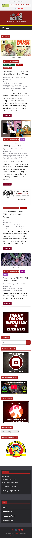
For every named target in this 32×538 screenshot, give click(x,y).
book (5, 153)
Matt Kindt (5, 86)
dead (4, 155)
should (15, 158)
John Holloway (17, 284)
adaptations (7, 82)
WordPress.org (7, 520)
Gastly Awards (6, 226)
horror (4, 228)
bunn (9, 153)
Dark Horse (6, 83)
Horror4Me (19, 64)
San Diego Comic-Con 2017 (21, 86)
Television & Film (8, 67)
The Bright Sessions (14, 88)
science (11, 158)
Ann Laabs (16, 77)
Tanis (7, 88)
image (22, 155)
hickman (18, 155)
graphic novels (6, 85)
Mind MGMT (11, 86)
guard (14, 155)
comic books (14, 82)
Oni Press (13, 290)
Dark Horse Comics (14, 83)
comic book (7, 225)
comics (15, 153)
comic (11, 153)
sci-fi (8, 158)
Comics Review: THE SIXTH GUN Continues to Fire (15, 279)
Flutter (20, 83)
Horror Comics (10, 228)
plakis (10, 157)
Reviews (22, 139)
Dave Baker (15, 149)
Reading (18, 157)
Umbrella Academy (7, 90)
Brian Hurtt (13, 288)
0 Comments (7, 79)
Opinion (23, 271)
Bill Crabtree (7, 288)
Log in (4, 507)
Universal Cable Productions (20, 90)
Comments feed (8, 516)
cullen (19, 153)
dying (7, 155)
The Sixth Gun (19, 290)
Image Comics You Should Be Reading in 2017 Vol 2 (15, 144)
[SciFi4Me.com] (3, 28)
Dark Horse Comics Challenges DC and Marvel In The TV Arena (15, 72)
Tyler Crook (22, 88)
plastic (13, 157)
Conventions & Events (9, 64)
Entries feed (7, 512)
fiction (10, 155)
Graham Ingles (13, 226)
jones (5, 157)
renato (4, 158)
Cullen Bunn (20, 82)
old (7, 157)
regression (23, 157)
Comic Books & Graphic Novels (11, 61)
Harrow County (14, 85)
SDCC (4, 88)
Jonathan (26, 155)
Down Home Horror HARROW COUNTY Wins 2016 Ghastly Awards (14, 214)
